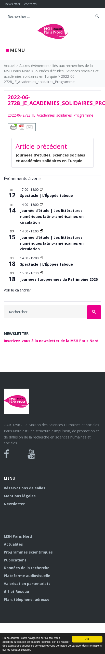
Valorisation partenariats (27, 583)
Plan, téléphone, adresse (26, 599)
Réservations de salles (24, 488)
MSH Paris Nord (18, 536)
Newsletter (14, 503)
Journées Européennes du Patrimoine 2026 (59, 279)
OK (87, 639)
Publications (15, 560)
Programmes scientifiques (28, 552)
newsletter (12, 4)
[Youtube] (31, 454)
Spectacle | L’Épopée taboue (46, 195)
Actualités (13, 544)
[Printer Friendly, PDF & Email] (22, 126)
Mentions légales (20, 495)
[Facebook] (6, 454)
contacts (30, 4)
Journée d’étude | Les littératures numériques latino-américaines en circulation (52, 216)
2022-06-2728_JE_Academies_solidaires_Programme (50, 115)
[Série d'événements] (41, 189)
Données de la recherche (26, 567)
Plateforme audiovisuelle (27, 575)
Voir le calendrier (17, 290)
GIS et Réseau (16, 591)
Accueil (9, 65)
